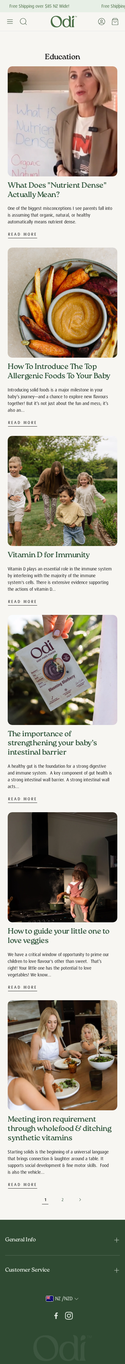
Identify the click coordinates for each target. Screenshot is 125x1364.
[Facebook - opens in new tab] (56, 1316)
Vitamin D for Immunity (48, 555)
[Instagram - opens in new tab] (69, 1316)
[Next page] (80, 1200)
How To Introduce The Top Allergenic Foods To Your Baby (59, 372)
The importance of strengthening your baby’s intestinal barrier (52, 744)
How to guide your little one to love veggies (59, 936)
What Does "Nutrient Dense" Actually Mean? (57, 190)
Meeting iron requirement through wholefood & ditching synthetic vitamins (59, 1129)
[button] (10, 21)
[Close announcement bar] (118, 5)
